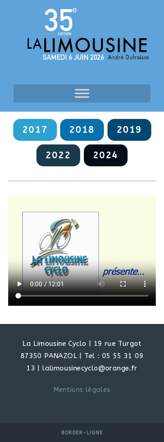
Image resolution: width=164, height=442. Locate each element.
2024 (105, 155)
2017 (35, 129)
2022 (58, 155)
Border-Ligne (82, 433)
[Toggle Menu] (82, 93)
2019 (129, 129)
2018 (82, 129)
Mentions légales (81, 389)
